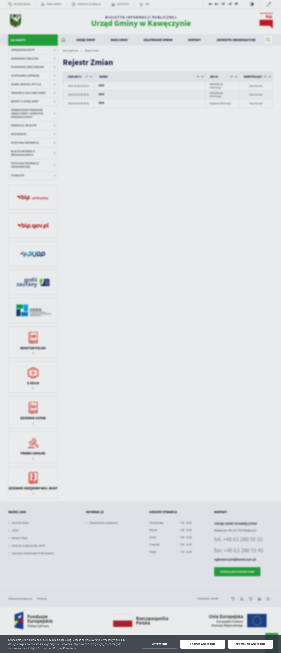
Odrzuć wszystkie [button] (202, 644)
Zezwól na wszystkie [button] (251, 644)
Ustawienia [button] (159, 644)
